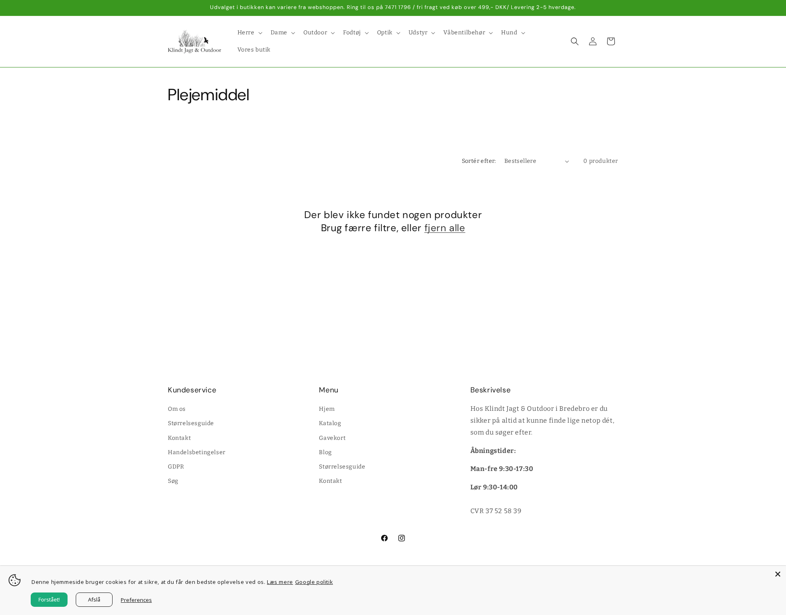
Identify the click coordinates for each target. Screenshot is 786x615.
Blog (325, 452)
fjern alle (445, 227)
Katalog (330, 423)
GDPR (176, 466)
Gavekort (332, 438)
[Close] (778, 574)
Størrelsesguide (191, 423)
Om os (177, 408)
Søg (173, 481)
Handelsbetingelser (197, 452)
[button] (249, 32)
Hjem (326, 408)
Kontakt (179, 438)
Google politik (314, 582)
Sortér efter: (479, 161)
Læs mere (280, 582)
